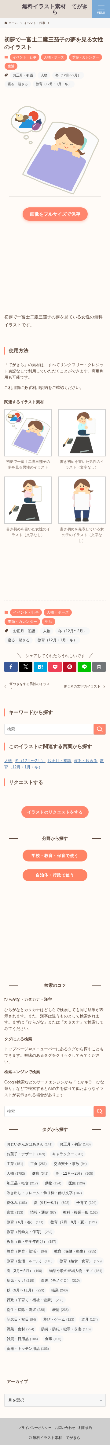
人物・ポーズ (54, 57)
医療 (76, 1183)
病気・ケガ (20, 1280)
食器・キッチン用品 (28, 1348)
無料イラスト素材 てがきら (55, 9)
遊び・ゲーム (58, 1319)
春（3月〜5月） (24, 1271)
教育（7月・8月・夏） (73, 1222)
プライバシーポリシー (35, 1427)
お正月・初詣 (23, 75)
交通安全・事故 (70, 1164)
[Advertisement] (55, 268)
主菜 (15, 1164)
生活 (11, 66)
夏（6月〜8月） (51, 1203)
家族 (15, 1212)
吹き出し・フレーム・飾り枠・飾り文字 (44, 1193)
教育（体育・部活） (27, 1251)
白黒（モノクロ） (60, 1280)
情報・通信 (43, 1212)
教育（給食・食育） (81, 1261)
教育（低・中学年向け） (31, 1241)
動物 (53, 1183)
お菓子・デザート (26, 1154)
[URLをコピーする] (99, 667)
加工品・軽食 (22, 1183)
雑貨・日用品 (22, 1339)
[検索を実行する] (100, 729)
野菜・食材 (20, 1329)
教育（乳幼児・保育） (30, 1232)
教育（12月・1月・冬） (54, 84)
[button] (11, 667)
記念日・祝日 (21, 1319)
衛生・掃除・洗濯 (26, 1310)
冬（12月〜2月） (68, 75)
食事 (53, 1339)
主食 (38, 1164)
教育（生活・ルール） (30, 1261)
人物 (44, 75)
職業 (59, 1290)
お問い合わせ (65, 1427)
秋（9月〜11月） (25, 1290)
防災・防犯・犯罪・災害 (66, 1329)
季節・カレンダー (85, 57)
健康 (40, 1173)
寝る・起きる (18, 84)
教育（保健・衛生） (75, 1251)
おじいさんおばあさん (30, 1144)
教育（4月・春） (25, 1222)
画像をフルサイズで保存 (55, 214)
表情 (60, 1310)
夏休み (17, 1203)
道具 (89, 1319)
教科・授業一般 (80, 1212)
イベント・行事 (24, 57)
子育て (86, 1203)
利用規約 (85, 1427)
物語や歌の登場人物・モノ (75, 1271)
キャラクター (67, 1154)
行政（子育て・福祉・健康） (35, 1300)
